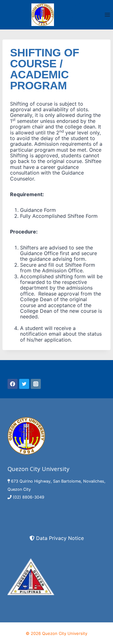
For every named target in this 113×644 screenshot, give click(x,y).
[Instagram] (36, 384)
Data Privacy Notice (60, 538)
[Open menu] (107, 14)
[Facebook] (13, 384)
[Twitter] (24, 384)
